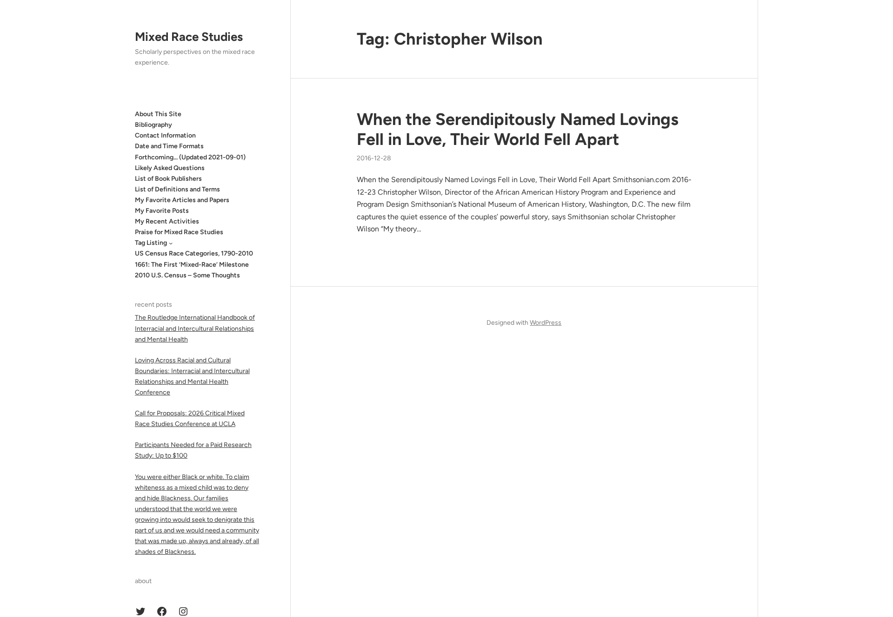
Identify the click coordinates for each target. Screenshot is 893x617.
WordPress (545, 323)
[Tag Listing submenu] (171, 243)
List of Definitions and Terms (177, 189)
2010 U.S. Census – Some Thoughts (187, 275)
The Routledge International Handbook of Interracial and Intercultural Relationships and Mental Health (195, 328)
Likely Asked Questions (170, 168)
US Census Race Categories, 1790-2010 (194, 253)
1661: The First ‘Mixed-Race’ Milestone (192, 265)
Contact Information (165, 135)
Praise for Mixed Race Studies (179, 232)
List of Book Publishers (168, 179)
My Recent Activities (167, 221)
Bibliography (153, 125)
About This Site (158, 114)
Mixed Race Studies (189, 36)
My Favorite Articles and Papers (182, 200)
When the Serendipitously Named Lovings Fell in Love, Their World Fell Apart (518, 129)
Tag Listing (151, 243)
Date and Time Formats (169, 146)
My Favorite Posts (162, 211)
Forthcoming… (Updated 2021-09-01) (190, 157)
